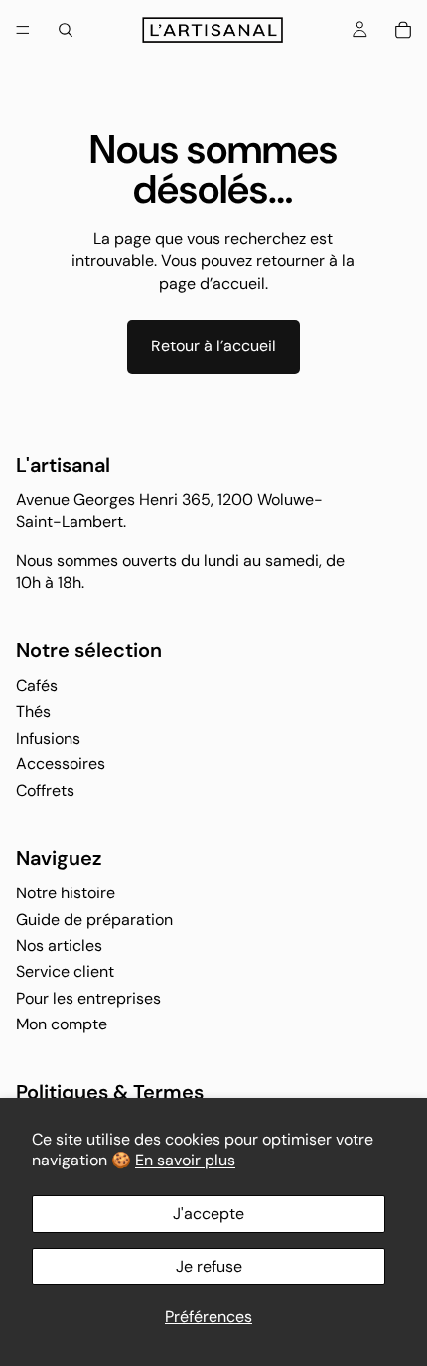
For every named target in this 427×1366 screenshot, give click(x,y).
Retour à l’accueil (213, 346)
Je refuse (209, 1266)
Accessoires (60, 763)
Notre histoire (65, 893)
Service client (65, 971)
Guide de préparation (94, 918)
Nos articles (59, 945)
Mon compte (61, 1024)
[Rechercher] (65, 30)
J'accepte (208, 1213)
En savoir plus (185, 1160)
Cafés (37, 685)
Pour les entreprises (88, 997)
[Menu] (23, 30)
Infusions (48, 737)
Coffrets (45, 789)
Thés (33, 711)
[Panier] (403, 30)
